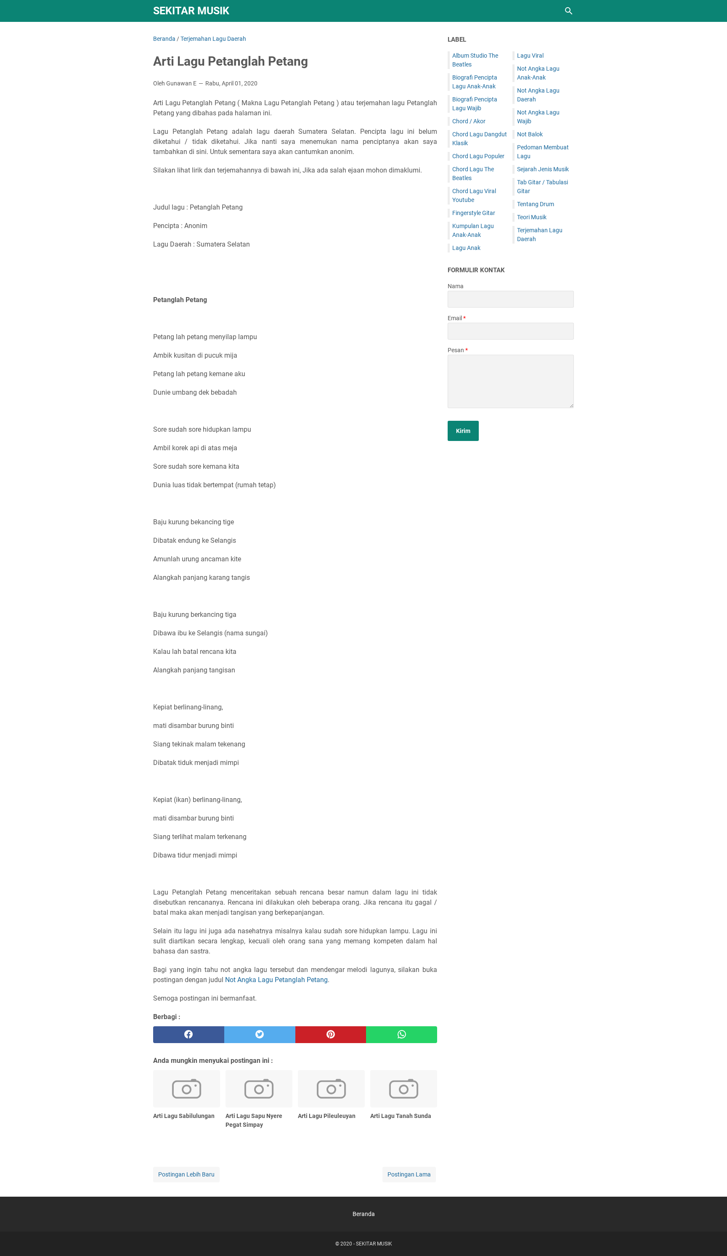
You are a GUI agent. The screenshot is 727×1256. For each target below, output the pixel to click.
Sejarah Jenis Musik (543, 169)
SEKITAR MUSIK (191, 11)
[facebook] (188, 1034)
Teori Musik (532, 217)
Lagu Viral (530, 55)
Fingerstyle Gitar (473, 213)
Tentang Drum (535, 204)
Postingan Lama (409, 1174)
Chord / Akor (469, 121)
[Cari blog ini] (569, 11)
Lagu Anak (466, 247)
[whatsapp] (401, 1034)
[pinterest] (330, 1034)
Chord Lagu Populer (478, 156)
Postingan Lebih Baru (186, 1174)
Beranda (364, 1214)
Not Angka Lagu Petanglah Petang (276, 980)
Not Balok (530, 134)
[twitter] (259, 1034)
